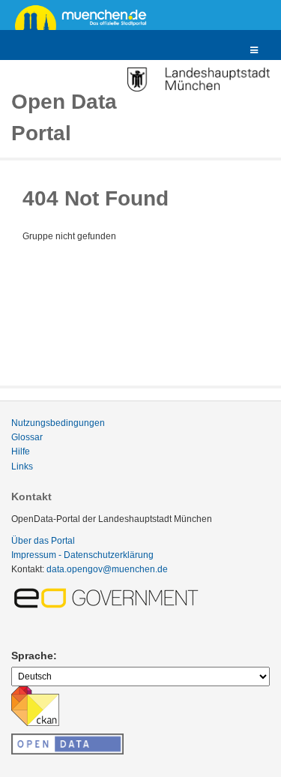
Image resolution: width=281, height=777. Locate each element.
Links (22, 466)
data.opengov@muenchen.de (107, 569)
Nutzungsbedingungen (58, 423)
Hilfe (20, 451)
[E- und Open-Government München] (108, 597)
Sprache (32, 656)
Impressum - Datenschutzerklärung (82, 555)
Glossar (27, 437)
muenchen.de (86, 17)
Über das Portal (43, 541)
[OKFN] (67, 739)
